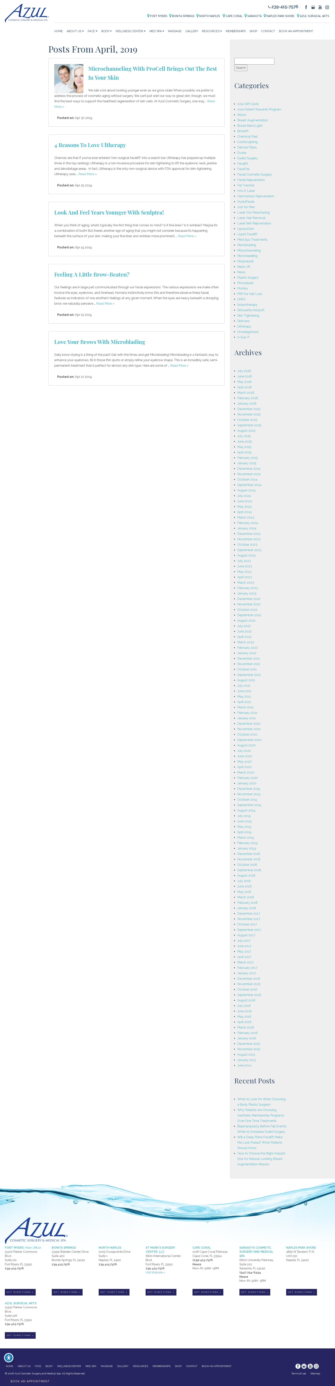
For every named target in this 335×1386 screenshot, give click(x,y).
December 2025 (248, 409)
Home (58, 31)
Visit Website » (155, 1272)
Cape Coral (234, 16)
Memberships (236, 31)
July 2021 (243, 685)
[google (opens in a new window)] (313, 7)
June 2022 (244, 631)
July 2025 (244, 436)
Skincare (243, 321)
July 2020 (244, 751)
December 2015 (248, 1044)
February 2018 (247, 902)
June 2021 (244, 691)
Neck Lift (243, 267)
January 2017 (246, 973)
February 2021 (247, 713)
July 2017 (243, 940)
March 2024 (245, 517)
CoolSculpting (247, 142)
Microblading (246, 245)
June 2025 (244, 441)
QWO (241, 299)
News (241, 272)
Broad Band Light (249, 125)
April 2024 (244, 512)
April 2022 (244, 637)
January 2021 (246, 718)
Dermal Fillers (247, 147)
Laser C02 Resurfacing (253, 212)
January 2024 (246, 528)
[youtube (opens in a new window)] (320, 7)
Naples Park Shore (280, 16)
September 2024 (249, 485)
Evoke (241, 153)
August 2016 (246, 1000)
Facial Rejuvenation (251, 180)
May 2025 (244, 447)
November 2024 (249, 474)
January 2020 (246, 783)
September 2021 (249, 675)
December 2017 (248, 913)
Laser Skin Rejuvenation (254, 223)
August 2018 (246, 875)
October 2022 (247, 610)
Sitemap (315, 1373)
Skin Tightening (248, 315)
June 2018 (244, 886)
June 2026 (244, 376)
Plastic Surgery (248, 277)
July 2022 (244, 626)
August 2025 (246, 430)
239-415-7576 (284, 6)
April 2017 (244, 957)
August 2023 (246, 555)
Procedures (245, 283)
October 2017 (247, 924)
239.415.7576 (61, 1264)
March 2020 (245, 772)
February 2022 (247, 647)
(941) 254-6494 (250, 1272)
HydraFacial (245, 201)
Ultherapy (244, 326)
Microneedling (247, 256)
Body (105, 31)
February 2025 (247, 458)
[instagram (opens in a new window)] (327, 7)
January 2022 (246, 653)
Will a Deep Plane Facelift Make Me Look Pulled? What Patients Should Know (259, 1142)
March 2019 (245, 837)
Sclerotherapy (247, 305)
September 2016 (249, 995)
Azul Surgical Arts (314, 16)
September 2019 (249, 805)
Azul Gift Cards (248, 104)
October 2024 (247, 479)
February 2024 (247, 523)
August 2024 (246, 490)
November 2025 (249, 414)
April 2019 (244, 832)
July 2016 (244, 1006)
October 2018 (247, 865)
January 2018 (246, 908)
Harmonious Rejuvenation (255, 196)
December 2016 (248, 978)
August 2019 (246, 810)
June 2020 (244, 756)
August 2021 (246, 680)
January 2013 (246, 1060)
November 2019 (248, 794)
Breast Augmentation (252, 120)
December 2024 (249, 468)
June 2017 (244, 946)
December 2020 (249, 723)
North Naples (210, 16)
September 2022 (249, 615)
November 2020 (249, 729)
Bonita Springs (182, 16)
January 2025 (246, 463)
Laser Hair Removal (251, 218)
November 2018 (248, 859)
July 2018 (244, 881)
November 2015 (248, 1049)
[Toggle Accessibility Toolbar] (8, 1357)
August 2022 (246, 620)
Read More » (88, 174)
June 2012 (244, 1065)
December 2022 (248, 599)
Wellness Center (129, 31)
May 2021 (244, 696)
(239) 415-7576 (203, 1260)
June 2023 (244, 566)
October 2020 (247, 734)
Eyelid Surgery (247, 158)
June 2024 (244, 501)
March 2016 (245, 1027)
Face (91, 31)
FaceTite (243, 169)
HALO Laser (246, 191)
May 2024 (244, 506)
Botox (241, 115)
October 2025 (247, 420)
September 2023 (249, 550)
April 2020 (244, 767)
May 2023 (244, 572)
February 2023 (247, 588)
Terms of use (298, 1373)
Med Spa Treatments (252, 239)
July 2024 (244, 496)
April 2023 (244, 577)
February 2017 (247, 968)
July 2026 (244, 371)
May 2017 (244, 951)
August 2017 (246, 935)
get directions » (20, 1292)
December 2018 (248, 854)
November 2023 (249, 539)
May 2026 (244, 382)
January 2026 (246, 403)
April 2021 (244, 702)
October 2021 (247, 669)
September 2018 (249, 870)
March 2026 (245, 393)
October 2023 (247, 544)
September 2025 (249, 425)
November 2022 (249, 604)
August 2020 (246, 745)
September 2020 (249, 740)
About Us (74, 31)
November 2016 (248, 984)
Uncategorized (247, 332)
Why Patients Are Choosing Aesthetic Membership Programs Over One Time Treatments (260, 1115)
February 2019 (247, 843)
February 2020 (247, 778)
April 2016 (244, 1022)
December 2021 (248, 658)
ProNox (242, 288)
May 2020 (244, 761)
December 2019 (248, 789)
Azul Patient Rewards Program (259, 109)
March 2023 (245, 582)
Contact (268, 31)
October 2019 (247, 799)
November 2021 (248, 664)
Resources (210, 31)
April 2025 (244, 452)
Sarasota (254, 16)
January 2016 (246, 1038)
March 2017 (245, 962)
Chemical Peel (247, 136)
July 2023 (244, 561)
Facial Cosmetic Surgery (254, 174)
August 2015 (246, 1054)
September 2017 (249, 930)
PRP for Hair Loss (249, 294)
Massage (175, 31)
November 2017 (248, 919)
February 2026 (247, 398)
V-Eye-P (243, 337)
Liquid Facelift (247, 234)
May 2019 (244, 827)
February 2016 (247, 1033)
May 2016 (244, 1016)
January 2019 (246, 848)
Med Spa (155, 31)
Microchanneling (249, 250)
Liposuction (245, 229)
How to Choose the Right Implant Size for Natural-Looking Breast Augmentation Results (261, 1159)
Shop (253, 31)
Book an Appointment (296, 31)
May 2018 (244, 892)
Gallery (192, 31)
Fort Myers (158, 16)
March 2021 (245, 707)
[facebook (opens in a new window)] (306, 7)
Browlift (243, 131)
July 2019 (244, 816)
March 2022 (245, 642)
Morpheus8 (245, 261)
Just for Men (246, 207)
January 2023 (246, 593)
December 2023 (248, 534)
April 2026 (244, 387)
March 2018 (245, 897)
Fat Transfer (246, 185)
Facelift (242, 163)
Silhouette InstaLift (250, 310)
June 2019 (244, 821)
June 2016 (244, 1011)
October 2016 (247, 989)
